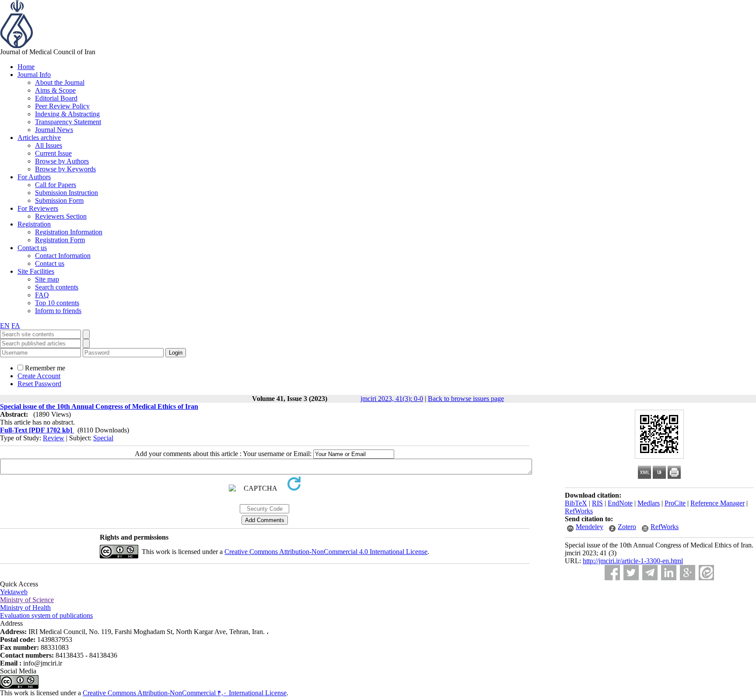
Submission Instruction (66, 192)
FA (15, 325)
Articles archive (39, 137)
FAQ (42, 295)
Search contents (56, 287)
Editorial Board (56, 98)
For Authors (34, 177)
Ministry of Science (27, 599)
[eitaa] (706, 572)
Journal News (54, 129)
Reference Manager (717, 503)
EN (5, 325)
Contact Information (63, 255)
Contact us (32, 247)
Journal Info (34, 74)
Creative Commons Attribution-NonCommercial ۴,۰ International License (185, 693)
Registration (34, 224)
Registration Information (68, 232)
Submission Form (59, 200)
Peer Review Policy (62, 106)
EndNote (620, 503)
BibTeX (576, 503)
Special (103, 438)
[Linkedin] (668, 572)
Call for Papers (55, 184)
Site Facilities (36, 271)
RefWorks (579, 511)
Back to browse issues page (466, 398)
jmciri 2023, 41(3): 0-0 (391, 398)
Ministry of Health (25, 607)
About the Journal (59, 82)
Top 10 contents (57, 303)
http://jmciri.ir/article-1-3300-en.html (633, 561)
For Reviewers (38, 208)
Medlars (648, 503)
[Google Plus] (687, 572)
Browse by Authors (62, 161)
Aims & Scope (55, 90)
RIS (597, 503)
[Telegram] (650, 572)
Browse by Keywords (65, 169)
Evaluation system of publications (46, 615)
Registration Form (60, 240)
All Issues (48, 145)
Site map (47, 279)
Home (26, 66)
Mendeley (589, 526)
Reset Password (39, 383)
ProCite (675, 503)
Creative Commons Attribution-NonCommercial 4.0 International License (325, 551)
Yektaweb (14, 592)
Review (53, 438)
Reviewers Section (61, 216)
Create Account (39, 376)
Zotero (627, 526)
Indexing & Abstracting (67, 114)
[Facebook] (612, 572)
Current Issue (53, 153)
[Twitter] (631, 572)
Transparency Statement (68, 121)
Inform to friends (58, 310)
